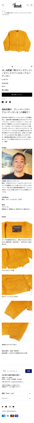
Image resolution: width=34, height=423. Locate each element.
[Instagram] (10, 407)
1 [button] (12, 66)
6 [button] (21, 66)
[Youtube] (13, 407)
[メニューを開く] (3, 5)
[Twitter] (2, 407)
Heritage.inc (12, 411)
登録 (28, 371)
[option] (17, 41)
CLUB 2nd (5, 79)
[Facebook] (6, 407)
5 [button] (19, 66)
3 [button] (16, 66)
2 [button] (14, 66)
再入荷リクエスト (17, 95)
